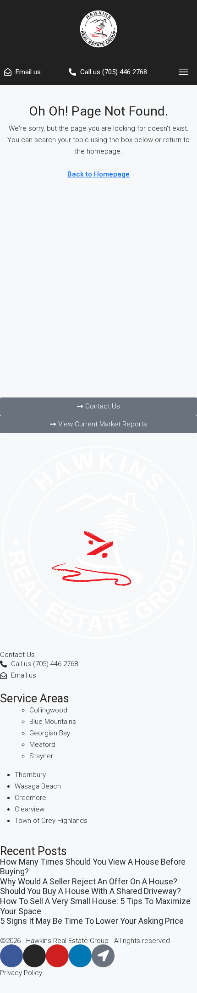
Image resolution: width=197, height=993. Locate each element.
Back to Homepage (98, 174)
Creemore (30, 798)
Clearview (29, 809)
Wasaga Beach (38, 786)
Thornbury (30, 775)
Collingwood (48, 710)
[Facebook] (11, 955)
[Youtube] (57, 955)
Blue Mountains (52, 721)
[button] (183, 71)
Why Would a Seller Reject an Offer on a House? (88, 881)
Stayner (41, 756)
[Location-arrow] (103, 955)
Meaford (42, 744)
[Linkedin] (80, 955)
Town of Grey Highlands (51, 820)
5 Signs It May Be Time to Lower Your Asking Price (92, 921)
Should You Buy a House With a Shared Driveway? (90, 891)
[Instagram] (34, 955)
